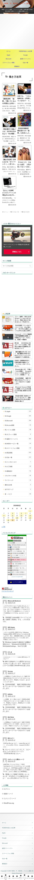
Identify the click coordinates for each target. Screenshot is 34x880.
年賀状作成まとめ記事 (8, 828)
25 (12, 520)
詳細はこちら (17, 251)
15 (30, 515)
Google (4, 838)
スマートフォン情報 (8, 853)
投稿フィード (8, 794)
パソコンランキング (8, 591)
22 (30, 518)
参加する (24, 578)
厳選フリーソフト (7, 848)
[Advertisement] (17, 31)
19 (17, 518)
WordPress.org (9, 803)
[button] (30, 266)
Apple (3, 833)
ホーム (4, 822)
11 (12, 515)
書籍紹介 (4, 863)
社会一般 (4, 858)
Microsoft (5, 843)
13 (21, 515)
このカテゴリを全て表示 (17, 576)
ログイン (7, 789)
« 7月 (3, 527)
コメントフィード (10, 798)
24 (8, 520)
